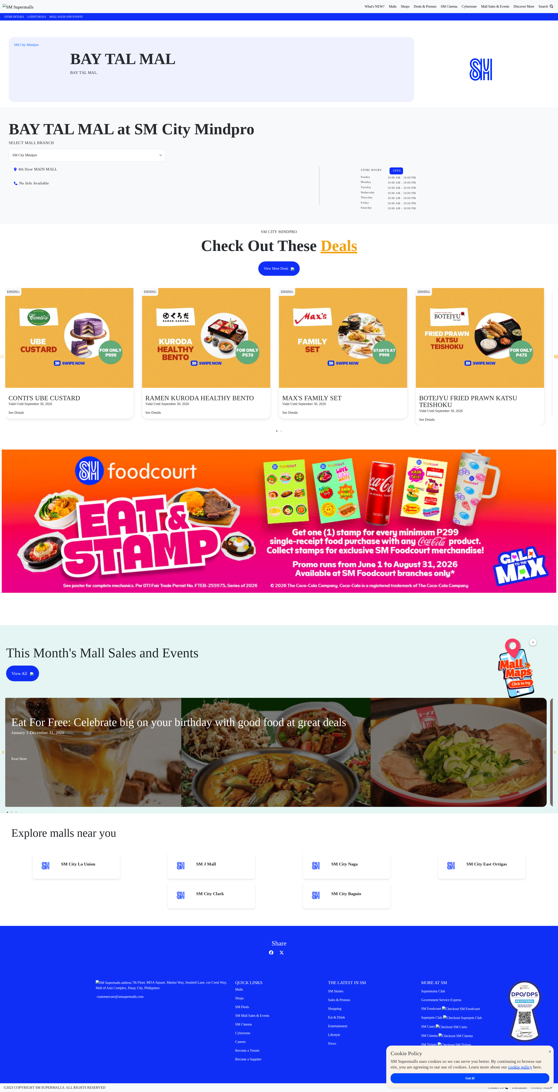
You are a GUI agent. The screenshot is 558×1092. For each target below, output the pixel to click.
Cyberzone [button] (469, 6)
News (332, 1043)
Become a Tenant (247, 1050)
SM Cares (428, 1026)
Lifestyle (334, 1035)
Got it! (470, 1078)
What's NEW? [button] (374, 6)
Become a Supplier (248, 1059)
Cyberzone (242, 1033)
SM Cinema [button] (449, 6)
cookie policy (520, 1067)
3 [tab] (16, 812)
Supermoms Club (433, 991)
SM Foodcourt (431, 1008)
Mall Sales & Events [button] (495, 6)
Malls (239, 989)
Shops (239, 998)
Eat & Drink (336, 1017)
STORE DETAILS (14, 16)
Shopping (334, 1008)
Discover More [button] (524, 6)
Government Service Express (441, 1000)
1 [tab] (277, 431)
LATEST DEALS (36, 16)
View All (20, 673)
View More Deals (276, 268)
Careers (240, 1042)
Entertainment (337, 1026)
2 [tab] (281, 431)
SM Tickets (429, 1044)
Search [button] (544, 6)
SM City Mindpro (26, 45)
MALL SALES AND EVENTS (66, 16)
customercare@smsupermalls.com (120, 996)
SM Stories (335, 991)
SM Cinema (243, 1024)
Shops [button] (405, 6)
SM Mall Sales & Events (252, 1015)
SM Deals (242, 1007)
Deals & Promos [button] (425, 6)
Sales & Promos (339, 1000)
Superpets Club (432, 1017)
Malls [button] (392, 6)
